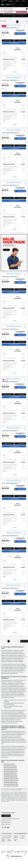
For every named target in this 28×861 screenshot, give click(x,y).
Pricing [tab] (17, 48)
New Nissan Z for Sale (9, 764)
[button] (8, 40)
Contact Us (7, 815)
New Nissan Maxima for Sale (11, 778)
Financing (17, 833)
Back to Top (24, 641)
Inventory (4, 833)
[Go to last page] (26, 21)
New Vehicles (4, 836)
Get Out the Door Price (15, 43)
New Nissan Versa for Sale (10, 775)
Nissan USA (26, 852)
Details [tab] (10, 48)
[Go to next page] (24, 21)
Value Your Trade (21, 40)
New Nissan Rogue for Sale (10, 771)
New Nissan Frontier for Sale (11, 784)
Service (9, 833)
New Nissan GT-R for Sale (10, 766)
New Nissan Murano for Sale (11, 780)
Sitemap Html (18, 852)
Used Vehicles (4, 837)
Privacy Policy (8, 852)
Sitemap (15, 851)
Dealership (23, 833)
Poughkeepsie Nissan (4, 852)
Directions (22, 837)
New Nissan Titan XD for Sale (11, 786)
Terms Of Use (12, 851)
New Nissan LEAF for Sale (10, 767)
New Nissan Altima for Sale (10, 776)
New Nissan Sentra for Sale (10, 782)
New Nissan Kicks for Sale (10, 769)
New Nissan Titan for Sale (10, 773)
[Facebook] (2, 827)
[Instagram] (5, 827)
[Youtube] (8, 827)
